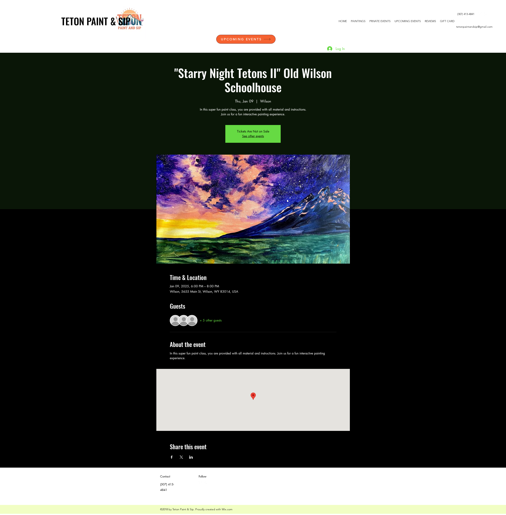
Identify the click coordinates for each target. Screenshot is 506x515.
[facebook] (486, 14)
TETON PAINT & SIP (95, 21)
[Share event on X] (181, 457)
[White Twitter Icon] (480, 14)
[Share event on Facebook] (172, 457)
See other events (253, 136)
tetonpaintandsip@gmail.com (474, 26)
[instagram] (492, 14)
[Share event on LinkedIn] (191, 457)
